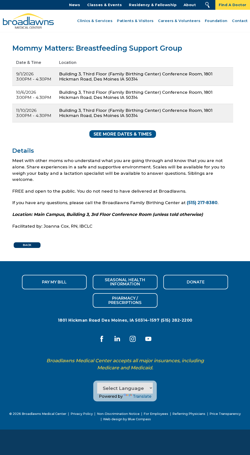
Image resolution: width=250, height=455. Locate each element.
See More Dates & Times (123, 134)
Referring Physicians (188, 414)
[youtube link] (148, 339)
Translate (142, 396)
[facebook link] (102, 339)
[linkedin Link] (117, 339)
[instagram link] (133, 339)
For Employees (156, 414)
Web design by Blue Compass (127, 419)
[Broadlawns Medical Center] (27, 21)
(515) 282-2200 (176, 320)
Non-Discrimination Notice (118, 414)
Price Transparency (225, 414)
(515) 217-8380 (202, 202)
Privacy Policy (82, 414)
